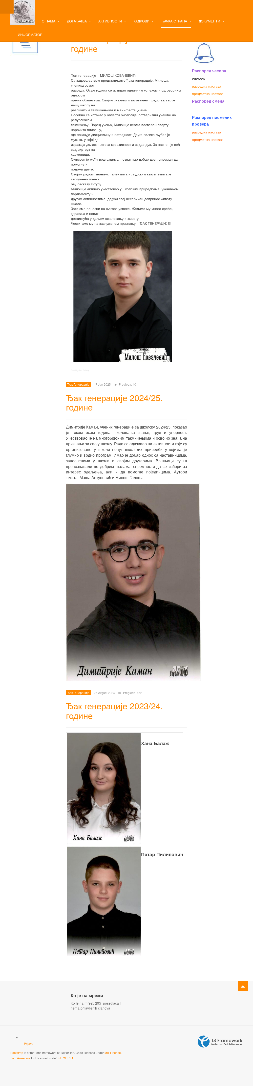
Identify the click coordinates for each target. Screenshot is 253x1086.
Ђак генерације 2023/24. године (114, 710)
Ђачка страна (174, 21)
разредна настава (206, 86)
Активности (110, 21)
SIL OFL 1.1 (65, 1058)
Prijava (28, 1043)
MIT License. (113, 1052)
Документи (210, 21)
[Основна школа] (22, 7)
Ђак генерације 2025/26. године (119, 43)
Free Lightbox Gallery (80, 370)
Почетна (26, 21)
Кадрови (141, 21)
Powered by (220, 1041)
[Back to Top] (243, 986)
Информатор (30, 34)
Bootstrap (16, 1052)
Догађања (77, 21)
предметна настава (208, 93)
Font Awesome (20, 1058)
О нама (49, 21)
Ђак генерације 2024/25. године (114, 402)
